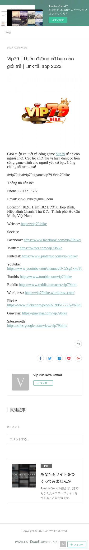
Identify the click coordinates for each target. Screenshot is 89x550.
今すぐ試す (58, 20)
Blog (8, 32)
